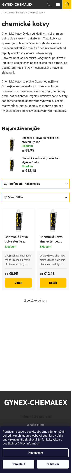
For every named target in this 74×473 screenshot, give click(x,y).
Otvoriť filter (15, 197)
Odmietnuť (18, 464)
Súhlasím (53, 464)
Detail (18, 282)
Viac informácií (29, 443)
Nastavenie (35, 452)
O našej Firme (35, 425)
